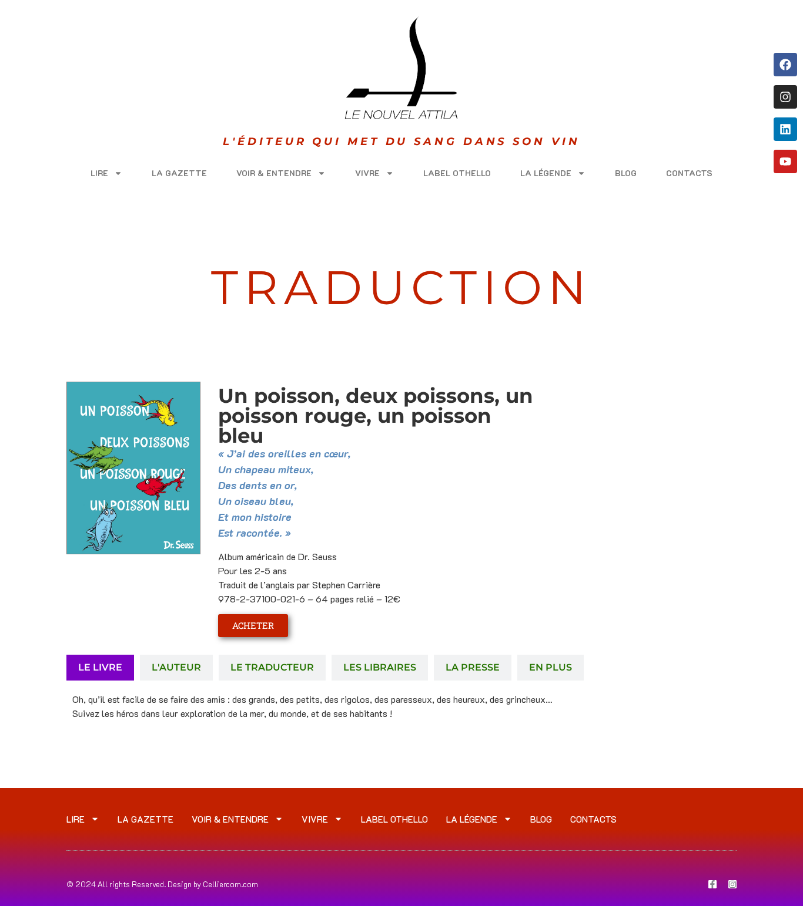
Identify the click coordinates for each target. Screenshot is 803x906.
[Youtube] (785, 161)
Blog (626, 172)
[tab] (100, 668)
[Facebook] (785, 64)
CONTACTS (689, 172)
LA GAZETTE (179, 172)
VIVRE (367, 172)
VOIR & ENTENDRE (274, 172)
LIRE (99, 172)
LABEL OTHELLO (457, 172)
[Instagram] (785, 97)
